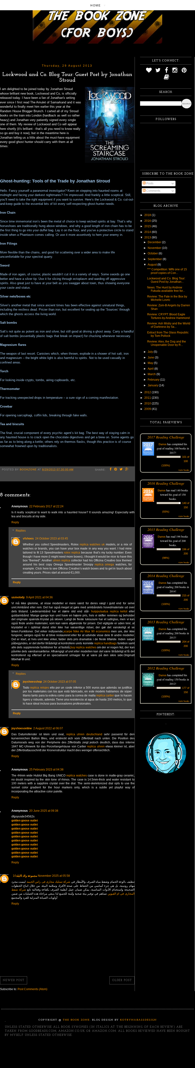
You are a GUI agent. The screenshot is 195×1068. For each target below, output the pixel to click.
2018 (148, 215)
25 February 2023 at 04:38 (46, 769)
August (152, 264)
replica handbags (105, 643)
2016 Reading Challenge (165, 483)
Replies (21, 531)
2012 (148, 392)
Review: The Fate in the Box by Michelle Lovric (167, 298)
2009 (148, 409)
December (155, 242)
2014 (148, 232)
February (154, 379)
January (153, 385)
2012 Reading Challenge (165, 667)
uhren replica (61, 560)
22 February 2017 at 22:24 (46, 506)
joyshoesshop (32, 681)
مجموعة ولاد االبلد (26, 875)
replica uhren (95, 746)
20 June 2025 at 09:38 (43, 810)
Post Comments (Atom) (32, 989)
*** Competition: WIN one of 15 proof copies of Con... (167, 271)
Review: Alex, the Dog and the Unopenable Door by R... (166, 343)
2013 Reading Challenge (165, 621)
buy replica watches (83, 647)
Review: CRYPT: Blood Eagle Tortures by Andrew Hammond (168, 316)
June (151, 357)
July (151, 351)
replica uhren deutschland (84, 734)
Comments (153, 190)
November (155, 248)
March (152, 374)
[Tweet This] (121, 470)
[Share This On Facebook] (110, 470)
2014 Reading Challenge (165, 575)
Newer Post (13, 980)
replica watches (76, 775)
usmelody (18, 597)
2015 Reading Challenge (165, 529)
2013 (148, 237)
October (153, 253)
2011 (148, 397)
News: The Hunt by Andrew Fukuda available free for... (166, 289)
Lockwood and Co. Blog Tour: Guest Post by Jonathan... (166, 280)
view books (183, 470)
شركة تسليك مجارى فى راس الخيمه (48, 881)
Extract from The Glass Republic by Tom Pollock (168, 334)
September (155, 259)
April (151, 368)
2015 (148, 226)
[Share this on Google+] (127, 470)
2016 (148, 220)
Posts (149, 183)
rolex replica (72, 552)
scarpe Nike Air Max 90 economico (86, 631)
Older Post (122, 980)
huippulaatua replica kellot (109, 611)
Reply (15, 522)
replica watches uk (92, 544)
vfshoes (28, 538)
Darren (162, 444)
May (151, 363)
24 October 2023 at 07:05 (59, 681)
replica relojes (39, 687)
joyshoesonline (21, 728)
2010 (148, 403)
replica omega (104, 564)
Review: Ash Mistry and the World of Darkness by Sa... (168, 325)
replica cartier (105, 695)
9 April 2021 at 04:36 (39, 597)
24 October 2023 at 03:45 (51, 538)
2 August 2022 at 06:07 (48, 728)
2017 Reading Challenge (165, 436)
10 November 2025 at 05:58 (41, 875)
